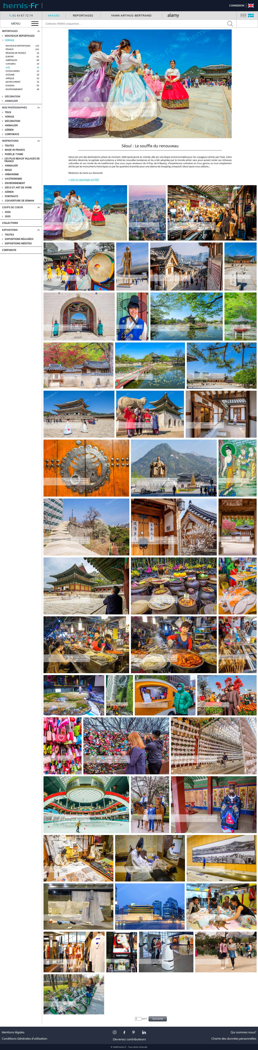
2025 (8, 216)
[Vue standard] (243, 15)
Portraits (11, 196)
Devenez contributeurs (129, 1039)
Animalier (11, 125)
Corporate (12, 134)
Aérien (9, 130)
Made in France (15, 150)
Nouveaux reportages (19, 36)
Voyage (9, 116)
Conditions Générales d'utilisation (24, 1038)
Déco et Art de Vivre (18, 187)
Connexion (236, 5)
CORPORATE (9, 250)
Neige (8, 170)
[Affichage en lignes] (251, 15)
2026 (8, 212)
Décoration (12, 121)
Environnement (15, 183)
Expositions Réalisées (19, 239)
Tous (8, 112)
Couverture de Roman (19, 200)
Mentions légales (13, 1032)
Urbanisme (12, 174)
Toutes (9, 145)
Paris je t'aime (14, 154)
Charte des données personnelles (233, 1038)
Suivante (157, 1018)
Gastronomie (13, 178)
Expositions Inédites (18, 243)
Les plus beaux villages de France (22, 160)
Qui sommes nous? (243, 1032)
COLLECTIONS (10, 222)
